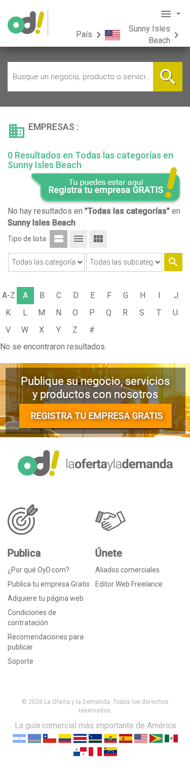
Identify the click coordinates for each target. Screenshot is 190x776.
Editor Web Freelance (129, 584)
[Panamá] (80, 751)
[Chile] (49, 737)
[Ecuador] (110, 737)
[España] (125, 737)
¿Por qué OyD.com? (38, 570)
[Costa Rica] (80, 737)
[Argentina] (19, 737)
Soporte (20, 661)
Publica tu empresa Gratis (49, 584)
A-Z (8, 295)
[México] (171, 737)
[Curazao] (95, 737)
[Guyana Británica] (156, 737)
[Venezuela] (110, 751)
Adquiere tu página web (46, 598)
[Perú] (95, 751)
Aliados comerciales (127, 570)
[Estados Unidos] (140, 737)
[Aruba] (34, 737)
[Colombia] (64, 737)
